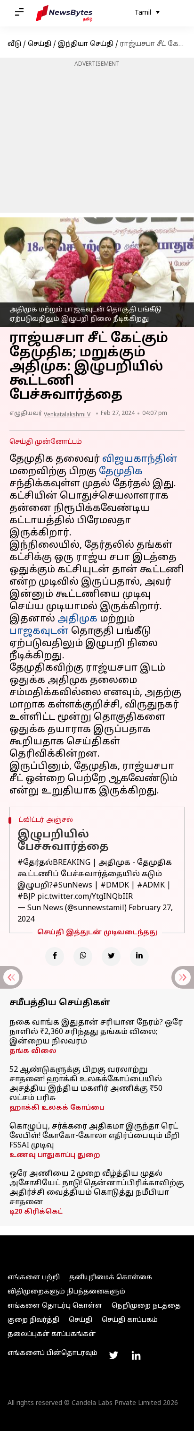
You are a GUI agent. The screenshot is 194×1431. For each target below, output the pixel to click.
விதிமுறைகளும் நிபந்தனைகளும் (66, 1292)
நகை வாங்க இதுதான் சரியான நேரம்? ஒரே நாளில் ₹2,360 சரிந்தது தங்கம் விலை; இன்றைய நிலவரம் (96, 1032)
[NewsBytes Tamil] (64, 13)
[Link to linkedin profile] (136, 1355)
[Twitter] (111, 956)
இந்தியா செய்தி (85, 44)
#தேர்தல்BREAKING (53, 863)
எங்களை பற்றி (34, 1278)
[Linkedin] (139, 956)
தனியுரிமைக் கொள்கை (110, 1278)
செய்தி (39, 44)
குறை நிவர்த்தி (33, 1320)
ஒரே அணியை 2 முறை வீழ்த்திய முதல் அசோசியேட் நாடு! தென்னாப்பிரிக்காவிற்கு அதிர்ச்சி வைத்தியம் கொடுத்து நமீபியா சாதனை (96, 1188)
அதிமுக (77, 619)
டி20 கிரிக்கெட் (36, 1212)
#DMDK (114, 885)
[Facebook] (54, 956)
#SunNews (72, 885)
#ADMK (151, 885)
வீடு (14, 44)
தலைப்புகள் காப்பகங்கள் (52, 1334)
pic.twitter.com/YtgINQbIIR (85, 897)
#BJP (26, 897)
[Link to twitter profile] (113, 1355)
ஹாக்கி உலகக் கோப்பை (57, 1108)
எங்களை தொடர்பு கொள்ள (55, 1306)
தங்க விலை (33, 1051)
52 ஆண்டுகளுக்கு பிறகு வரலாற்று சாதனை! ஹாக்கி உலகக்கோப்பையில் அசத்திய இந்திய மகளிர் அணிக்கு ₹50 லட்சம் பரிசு (85, 1084)
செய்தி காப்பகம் (130, 1320)
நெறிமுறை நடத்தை (146, 1306)
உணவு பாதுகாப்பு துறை (54, 1155)
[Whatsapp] (82, 956)
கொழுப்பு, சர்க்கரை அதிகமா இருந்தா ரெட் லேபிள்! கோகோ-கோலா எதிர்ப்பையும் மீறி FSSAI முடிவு (94, 1136)
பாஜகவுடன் (39, 631)
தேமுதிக (121, 471)
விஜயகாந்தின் (140, 459)
